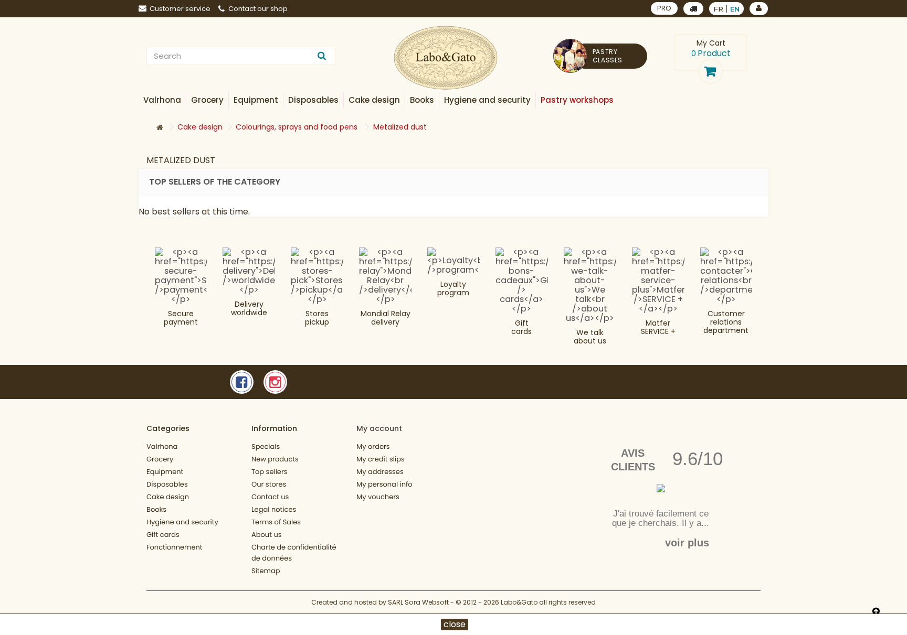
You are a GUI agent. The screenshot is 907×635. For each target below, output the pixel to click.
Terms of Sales (276, 522)
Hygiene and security (182, 522)
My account (379, 428)
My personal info (384, 484)
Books (156, 509)
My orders (373, 446)
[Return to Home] (159, 127)
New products (275, 459)
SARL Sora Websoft (418, 602)
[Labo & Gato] (445, 58)
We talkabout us (590, 336)
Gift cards (521, 327)
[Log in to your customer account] (759, 8)
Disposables (167, 484)
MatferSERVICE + (658, 327)
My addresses (380, 472)
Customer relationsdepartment (725, 322)
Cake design (167, 497)
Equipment (164, 472)
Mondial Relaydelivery (385, 317)
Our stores (268, 484)
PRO (664, 8)
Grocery (159, 459)
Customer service (180, 9)
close (455, 624)
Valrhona (161, 446)
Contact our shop (258, 9)
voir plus (687, 542)
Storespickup (317, 317)
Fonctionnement (174, 547)
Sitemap (265, 571)
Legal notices (273, 509)
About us (266, 535)
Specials (265, 446)
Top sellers (269, 472)
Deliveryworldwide (249, 308)
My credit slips (380, 459)
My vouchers (377, 497)
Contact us (270, 497)
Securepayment (181, 317)
